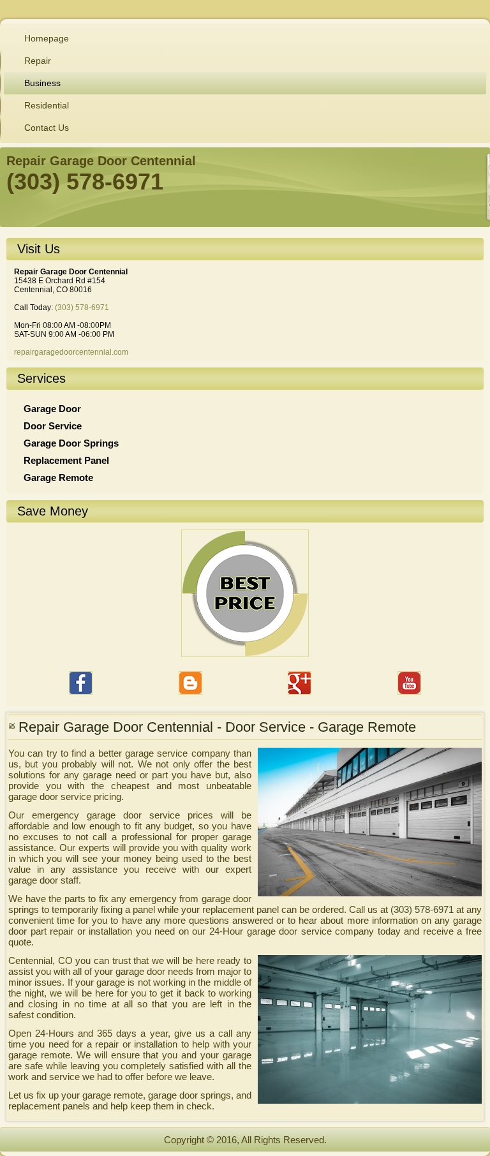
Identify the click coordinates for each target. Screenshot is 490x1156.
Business (42, 83)
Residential (46, 105)
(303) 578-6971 (82, 307)
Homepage (46, 38)
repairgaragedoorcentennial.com (71, 352)
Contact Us (46, 127)
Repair (37, 61)
